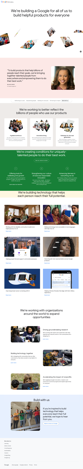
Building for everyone (43, 100)
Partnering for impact (55, 100)
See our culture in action (41, 160)
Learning (6, 443)
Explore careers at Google (50, 423)
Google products (24, 465)
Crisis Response (8, 448)
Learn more (45, 339)
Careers (6, 453)
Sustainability (7, 450)
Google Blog (7, 455)
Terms (35, 465)
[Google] (6, 465)
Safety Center (7, 446)
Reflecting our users (20, 100)
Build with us (65, 100)
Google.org (7, 457)
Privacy (31, 465)
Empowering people (31, 100)
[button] (80, 51)
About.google (15, 465)
